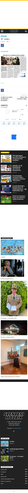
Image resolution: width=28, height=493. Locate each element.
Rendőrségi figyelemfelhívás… (8, 278)
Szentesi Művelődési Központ (7, 479)
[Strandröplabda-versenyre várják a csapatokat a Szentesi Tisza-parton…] (6, 179)
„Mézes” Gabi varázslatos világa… (22, 98)
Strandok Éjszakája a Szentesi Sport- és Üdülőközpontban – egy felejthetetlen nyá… (19, 188)
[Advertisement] (14, 15)
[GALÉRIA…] (12, 247)
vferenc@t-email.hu (16, 428)
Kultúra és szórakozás (6, 481)
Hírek (2, 474)
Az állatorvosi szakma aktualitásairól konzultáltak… (6, 98)
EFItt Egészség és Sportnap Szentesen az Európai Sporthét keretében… (19, 158)
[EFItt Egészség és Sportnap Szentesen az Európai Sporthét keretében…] (6, 159)
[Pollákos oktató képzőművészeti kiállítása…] (14, 357)
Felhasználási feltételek (14, 425)
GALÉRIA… (3, 257)
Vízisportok (3, 472)
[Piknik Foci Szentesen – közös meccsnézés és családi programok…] (6, 199)
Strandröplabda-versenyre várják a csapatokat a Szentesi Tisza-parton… (18, 178)
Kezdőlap (2, 34)
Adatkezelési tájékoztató (14, 423)
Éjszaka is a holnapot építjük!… (8, 337)
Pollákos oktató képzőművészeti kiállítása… (11, 376)
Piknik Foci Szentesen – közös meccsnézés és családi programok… (19, 197)
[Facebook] (2, 45)
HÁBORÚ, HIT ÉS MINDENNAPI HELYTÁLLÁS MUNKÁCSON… (17, 168)
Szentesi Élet (8, 34)
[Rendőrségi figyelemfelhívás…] (12, 268)
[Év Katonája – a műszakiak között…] (14, 298)
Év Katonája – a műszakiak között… (9, 318)
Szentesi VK (3, 476)
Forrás (2, 83)
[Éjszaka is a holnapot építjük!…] (14, 327)
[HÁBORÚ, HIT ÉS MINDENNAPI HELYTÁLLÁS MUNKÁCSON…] (6, 169)
